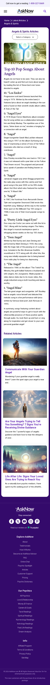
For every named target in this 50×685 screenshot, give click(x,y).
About (25, 542)
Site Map (25, 658)
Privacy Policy (25, 654)
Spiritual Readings (25, 616)
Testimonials (25, 546)
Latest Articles (19, 20)
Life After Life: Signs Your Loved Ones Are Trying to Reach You (24, 478)
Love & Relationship (25, 600)
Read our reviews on (19, 528)
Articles (25, 570)
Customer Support (25, 574)
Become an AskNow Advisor (25, 554)
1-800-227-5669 (36, 3)
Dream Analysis (25, 632)
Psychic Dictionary (25, 582)
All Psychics (25, 596)
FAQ (25, 558)
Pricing (25, 578)
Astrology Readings (25, 624)
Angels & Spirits (11, 23)
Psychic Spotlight (25, 566)
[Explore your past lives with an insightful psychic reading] (25, 509)
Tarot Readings (25, 612)
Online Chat (25, 562)
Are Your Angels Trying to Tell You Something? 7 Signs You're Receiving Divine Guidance (23, 424)
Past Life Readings (25, 628)
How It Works (25, 550)
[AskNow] (25, 11)
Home (6, 20)
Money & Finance (25, 604)
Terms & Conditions (25, 650)
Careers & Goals (25, 608)
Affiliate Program (25, 646)
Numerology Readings (25, 620)
